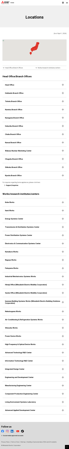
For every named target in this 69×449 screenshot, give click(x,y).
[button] (30, 53)
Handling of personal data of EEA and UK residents (42, 442)
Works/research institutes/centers (49, 68)
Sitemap (23, 442)
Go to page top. (67, 447)
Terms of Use (15, 442)
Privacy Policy (5, 442)
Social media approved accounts (13, 435)
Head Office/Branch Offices (14, 68)
